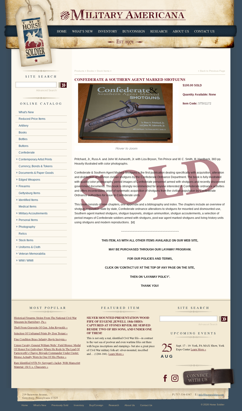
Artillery (23, 125)
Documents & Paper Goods (36, 172)
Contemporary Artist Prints (35, 159)
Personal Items (28, 220)
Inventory (107, 31)
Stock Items (26, 240)
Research (158, 31)
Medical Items (27, 206)
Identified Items (28, 200)
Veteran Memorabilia (32, 253)
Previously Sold (60, 405)
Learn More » (116, 354)
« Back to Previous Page (211, 71)
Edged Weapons (29, 179)
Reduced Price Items (32, 118)
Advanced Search (46, 90)
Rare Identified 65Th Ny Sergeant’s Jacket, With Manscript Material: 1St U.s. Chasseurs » (47, 365)
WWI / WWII (26, 260)
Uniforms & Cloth (29, 247)
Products (79, 71)
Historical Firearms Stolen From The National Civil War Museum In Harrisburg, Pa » (45, 320)
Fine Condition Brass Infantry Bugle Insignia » (40, 339)
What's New (82, 31)
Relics (23, 233)
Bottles (23, 139)
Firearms (24, 186)
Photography (27, 226)
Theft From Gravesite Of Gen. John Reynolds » (41, 327)
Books (23, 132)
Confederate (27, 152)
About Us (181, 31)
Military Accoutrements (33, 213)
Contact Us (204, 31)
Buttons (23, 146)
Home (62, 31)
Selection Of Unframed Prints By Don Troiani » (41, 333)
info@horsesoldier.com (211, 394)
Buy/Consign (133, 31)
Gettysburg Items (29, 193)
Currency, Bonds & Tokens (35, 166)
